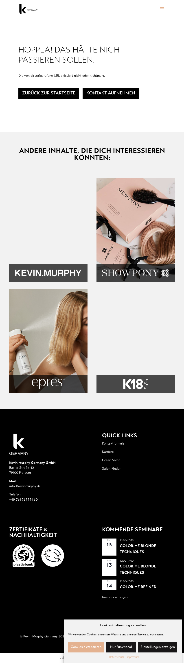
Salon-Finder (111, 469)
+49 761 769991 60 (23, 500)
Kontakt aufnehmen (110, 93)
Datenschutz (116, 657)
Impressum (133, 657)
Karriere (108, 452)
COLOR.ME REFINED (138, 587)
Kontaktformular (114, 443)
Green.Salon (111, 460)
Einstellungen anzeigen (157, 647)
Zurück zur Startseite (48, 93)
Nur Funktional (121, 647)
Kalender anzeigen (115, 597)
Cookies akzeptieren (86, 647)
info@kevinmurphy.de (25, 486)
